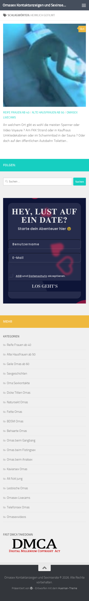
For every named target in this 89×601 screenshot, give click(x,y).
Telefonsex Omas (18, 507)
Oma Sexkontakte (18, 383)
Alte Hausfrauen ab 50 (48, 112)
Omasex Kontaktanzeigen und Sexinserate (35, 5)
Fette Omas (14, 412)
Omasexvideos (16, 517)
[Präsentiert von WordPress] (31, 588)
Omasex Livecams (18, 498)
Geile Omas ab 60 (18, 364)
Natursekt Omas (17, 402)
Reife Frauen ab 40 (16, 112)
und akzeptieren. (40, 276)
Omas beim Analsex (19, 459)
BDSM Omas (15, 421)
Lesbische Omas (17, 488)
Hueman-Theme (67, 588)
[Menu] (84, 5)
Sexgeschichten (17, 373)
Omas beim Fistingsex (21, 450)
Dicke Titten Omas (18, 393)
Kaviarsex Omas (17, 469)
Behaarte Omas (17, 431)
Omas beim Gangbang (21, 440)
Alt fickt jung (15, 479)
